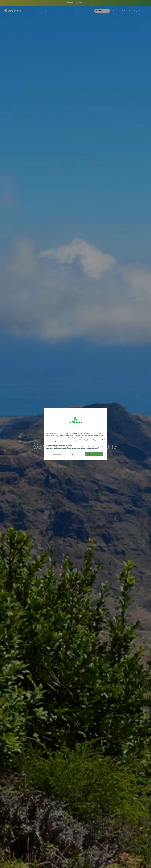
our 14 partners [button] (66, 433)
